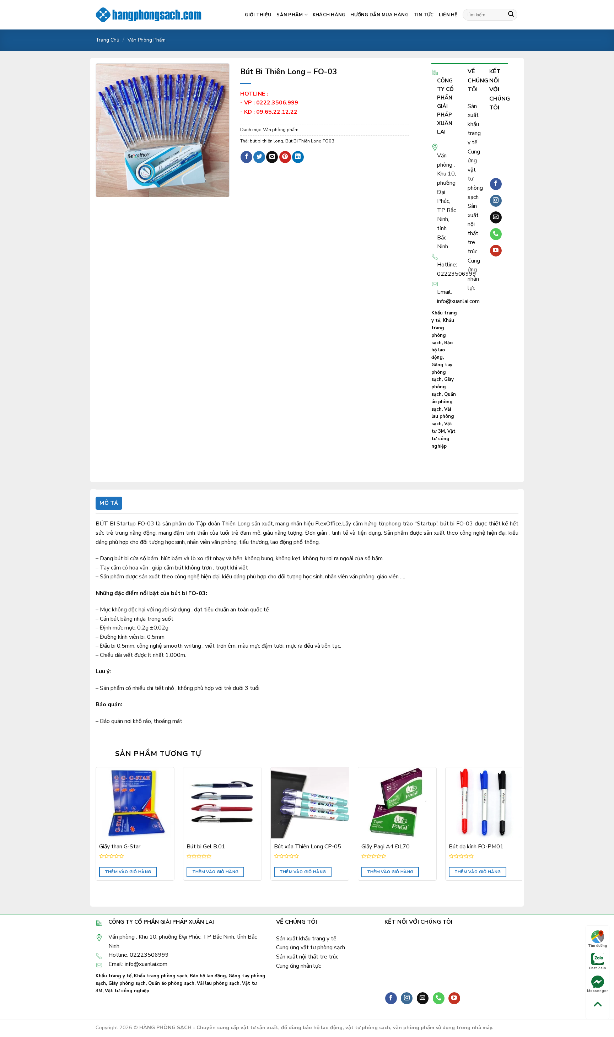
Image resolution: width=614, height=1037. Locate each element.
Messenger (597, 990)
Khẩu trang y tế (113, 976)
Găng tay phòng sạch (441, 372)
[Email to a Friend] (272, 157)
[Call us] (496, 234)
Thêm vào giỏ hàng (128, 872)
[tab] (109, 503)
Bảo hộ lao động (442, 350)
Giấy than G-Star (119, 846)
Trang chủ (107, 40)
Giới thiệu (258, 15)
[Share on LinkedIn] (298, 157)
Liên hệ (448, 15)
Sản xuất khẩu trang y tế (474, 124)
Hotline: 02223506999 (138, 955)
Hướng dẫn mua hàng (379, 15)
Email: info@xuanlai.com (137, 964)
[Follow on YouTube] (496, 251)
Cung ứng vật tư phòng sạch (310, 947)
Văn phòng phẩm (147, 40)
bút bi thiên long (266, 141)
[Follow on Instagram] (496, 201)
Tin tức (424, 15)
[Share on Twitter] (259, 157)
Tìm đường (597, 945)
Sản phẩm (289, 15)
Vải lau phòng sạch (442, 416)
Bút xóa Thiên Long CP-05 (307, 846)
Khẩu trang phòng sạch (160, 976)
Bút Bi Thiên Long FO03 (309, 141)
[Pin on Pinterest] (285, 157)
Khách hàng (329, 15)
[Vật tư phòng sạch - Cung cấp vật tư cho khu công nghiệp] (149, 14)
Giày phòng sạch (442, 387)
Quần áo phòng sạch (443, 401)
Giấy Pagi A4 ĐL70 (385, 846)
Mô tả (108, 503)
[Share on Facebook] (246, 157)
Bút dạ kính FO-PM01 (476, 846)
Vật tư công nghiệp (443, 438)
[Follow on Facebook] (496, 184)
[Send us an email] (496, 217)
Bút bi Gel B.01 (206, 846)
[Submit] (511, 15)
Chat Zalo (597, 968)
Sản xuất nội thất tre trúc (307, 957)
